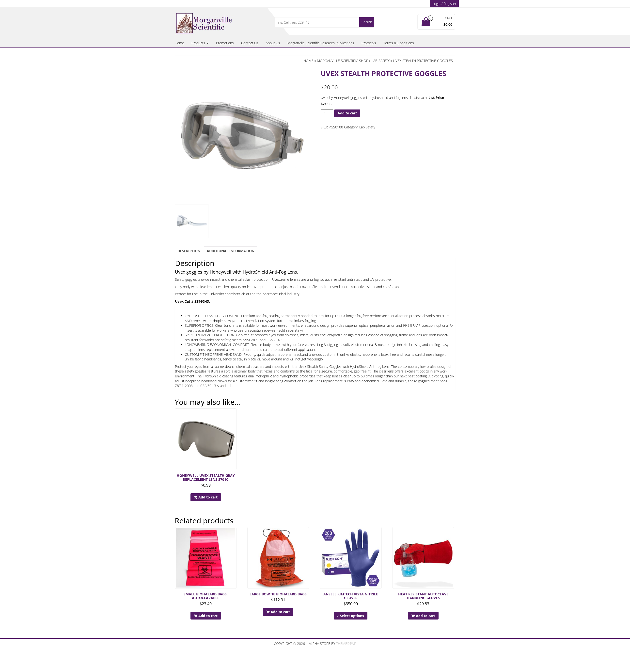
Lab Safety (381, 60)
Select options (352, 615)
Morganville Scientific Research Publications (320, 43)
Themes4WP (346, 643)
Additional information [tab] (230, 250)
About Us (273, 43)
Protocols (369, 43)
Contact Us (249, 43)
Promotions (225, 43)
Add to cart (347, 113)
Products (198, 43)
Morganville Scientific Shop (342, 60)
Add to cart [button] (208, 497)
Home (179, 43)
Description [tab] (188, 250)
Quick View (234, 415)
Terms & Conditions (398, 43)
